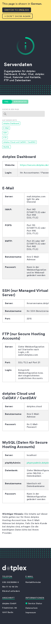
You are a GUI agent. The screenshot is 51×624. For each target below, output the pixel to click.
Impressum (31, 612)
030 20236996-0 (10, 582)
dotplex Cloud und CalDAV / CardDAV (19, 142)
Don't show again (17, 16)
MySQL (6, 147)
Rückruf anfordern (11, 591)
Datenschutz (32, 608)
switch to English (16, 9)
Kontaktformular (33, 582)
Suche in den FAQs (10, 109)
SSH (5, 133)
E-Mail (6, 128)
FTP (5, 137)
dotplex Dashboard (11, 123)
